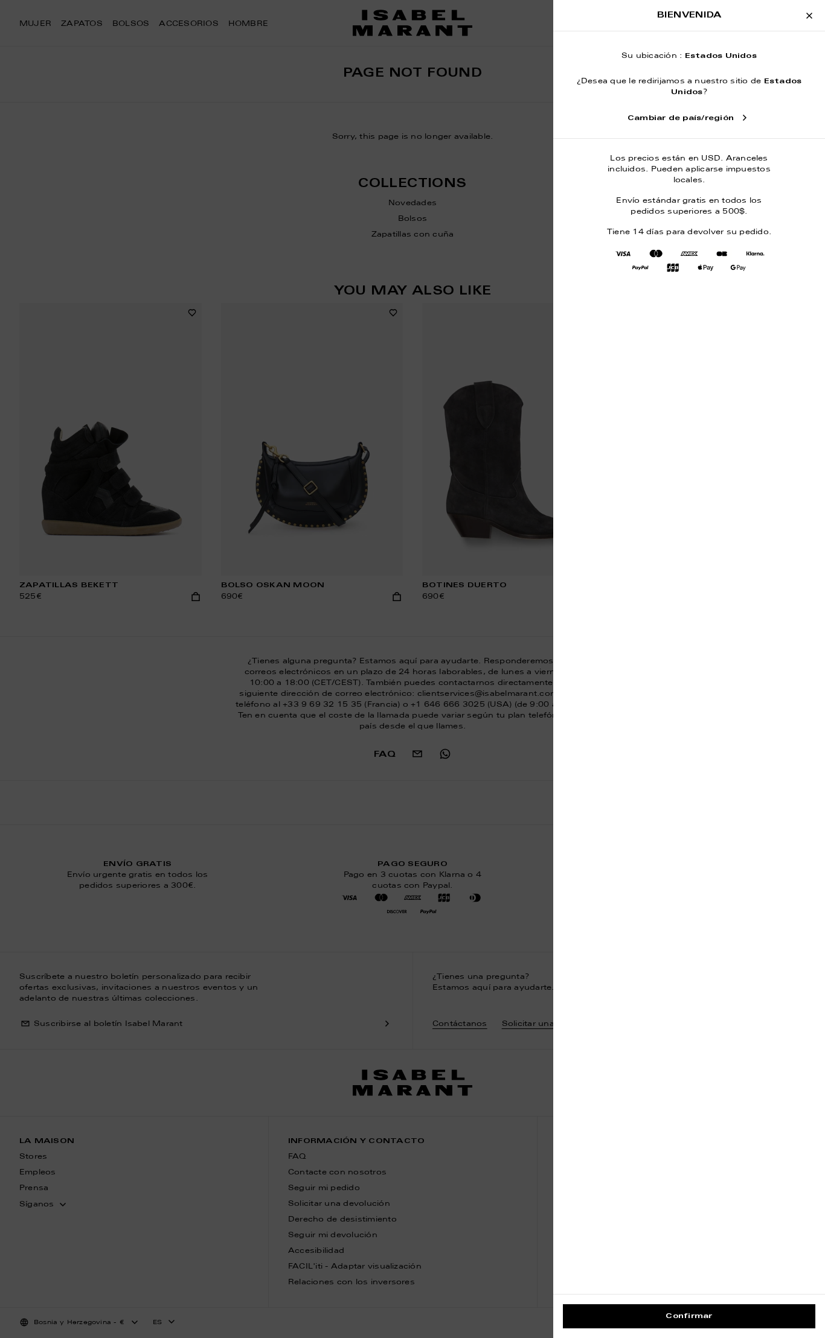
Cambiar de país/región (681, 118)
